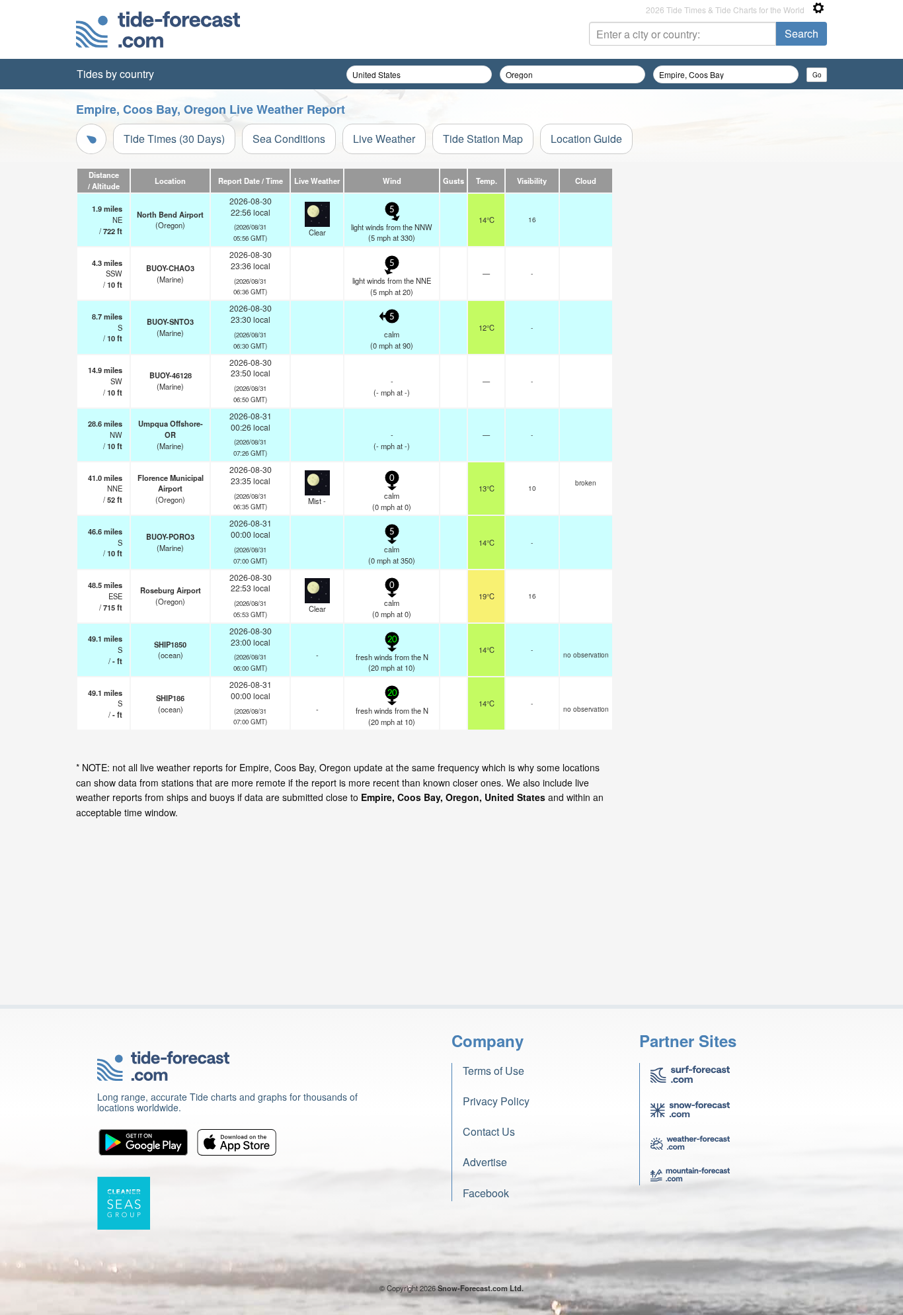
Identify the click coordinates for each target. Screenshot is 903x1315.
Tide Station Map (483, 138)
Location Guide (586, 138)
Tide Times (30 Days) (174, 138)
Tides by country (115, 73)
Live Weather (384, 138)
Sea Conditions (289, 138)
